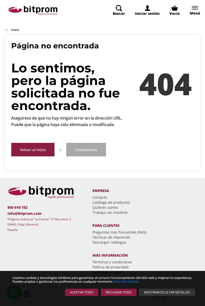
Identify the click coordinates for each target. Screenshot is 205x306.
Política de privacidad (110, 267)
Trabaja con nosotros (110, 212)
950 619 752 (18, 207)
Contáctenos (86, 149)
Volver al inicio (33, 149)
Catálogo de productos (111, 202)
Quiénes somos (105, 207)
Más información (126, 281)
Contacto (99, 197)
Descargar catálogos (109, 242)
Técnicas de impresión (111, 237)
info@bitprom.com (25, 213)
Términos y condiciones (112, 262)
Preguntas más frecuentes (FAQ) (119, 232)
